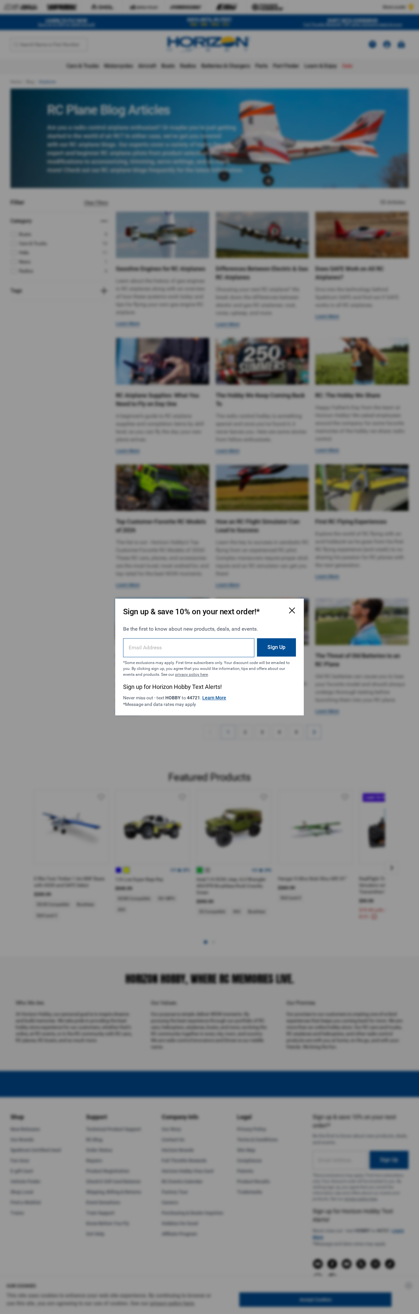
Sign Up (276, 647)
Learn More (214, 697)
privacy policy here (191, 674)
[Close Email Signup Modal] (292, 610)
